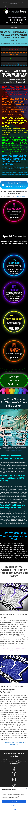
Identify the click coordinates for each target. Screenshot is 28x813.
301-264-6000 (17, 20)
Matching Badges (14, 54)
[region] (14, 800)
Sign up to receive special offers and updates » (14, 6)
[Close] (26, 788)
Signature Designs (14, 49)
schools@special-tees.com (21, 196)
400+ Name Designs (14, 64)
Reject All (14, 809)
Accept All (14, 801)
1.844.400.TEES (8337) (16, 23)
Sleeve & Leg (14, 59)
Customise (14, 805)
